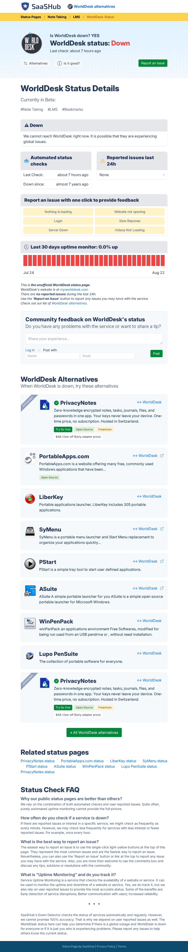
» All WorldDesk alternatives (94, 732)
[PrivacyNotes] (44, 404)
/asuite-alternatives (41, 583)
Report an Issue (153, 63)
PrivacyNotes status (38, 761)
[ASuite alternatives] (30, 590)
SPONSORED (28, 402)
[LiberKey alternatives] (30, 498)
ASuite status (65, 766)
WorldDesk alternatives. (70, 303)
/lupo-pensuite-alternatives (48, 648)
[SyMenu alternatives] (30, 531)
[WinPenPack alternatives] (30, 623)
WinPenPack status (98, 766)
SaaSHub (88, 946)
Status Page (70, 946)
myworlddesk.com (74, 289)
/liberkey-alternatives (43, 491)
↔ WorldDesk (149, 402)
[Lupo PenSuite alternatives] (30, 655)
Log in (30, 350)
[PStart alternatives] (30, 563)
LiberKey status (123, 761)
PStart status (36, 766)
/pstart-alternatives (41, 556)
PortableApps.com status (82, 761)
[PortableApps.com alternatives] (30, 458)
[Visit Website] (161, 455)
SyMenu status (155, 761)
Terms (122, 946)
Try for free (63, 429)
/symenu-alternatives (42, 524)
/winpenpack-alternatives (46, 616)
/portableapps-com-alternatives (52, 451)
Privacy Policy (106, 946)
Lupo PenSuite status (139, 766)
